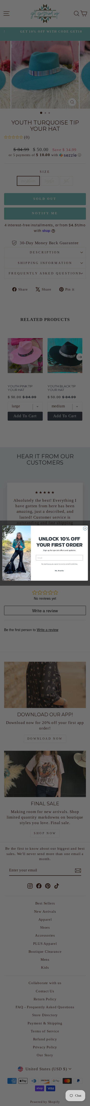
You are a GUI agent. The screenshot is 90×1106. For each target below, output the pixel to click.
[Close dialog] (85, 528)
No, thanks (59, 570)
